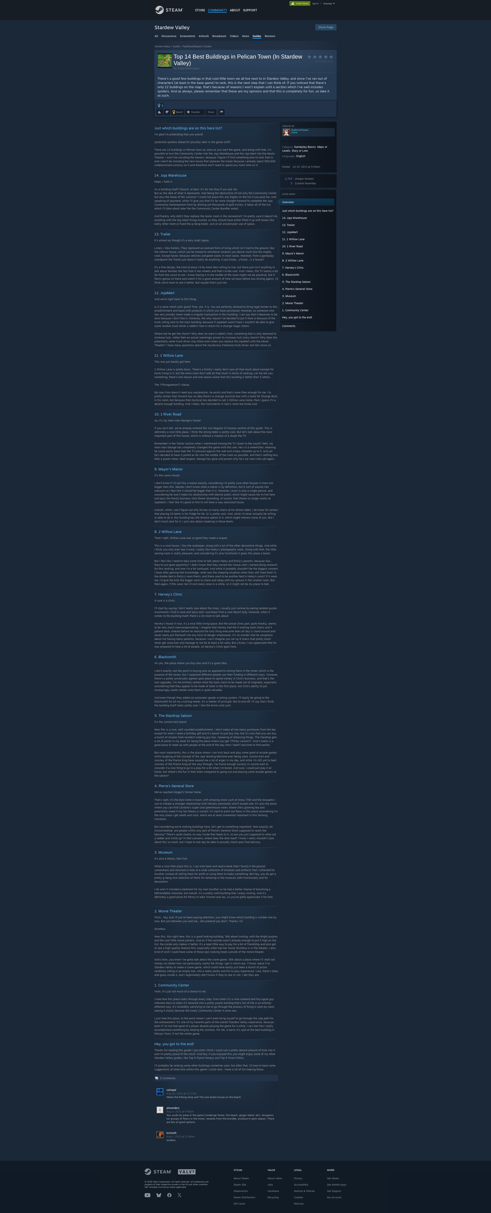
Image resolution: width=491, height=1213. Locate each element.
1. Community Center (295, 310)
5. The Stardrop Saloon (296, 281)
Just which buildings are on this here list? (308, 210)
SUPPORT (250, 10)
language (327, 3)
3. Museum (289, 296)
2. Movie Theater (292, 303)
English (300, 156)
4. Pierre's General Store (297, 288)
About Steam (241, 1178)
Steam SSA (240, 1184)
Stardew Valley (162, 46)
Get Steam (333, 1178)
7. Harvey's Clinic (293, 267)
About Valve (275, 1178)
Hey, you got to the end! (297, 317)
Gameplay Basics (305, 146)
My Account (334, 1197)
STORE (200, 10)
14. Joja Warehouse (294, 217)
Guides (176, 46)
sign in (315, 3)
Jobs (270, 1184)
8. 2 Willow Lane (292, 260)
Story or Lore (300, 150)
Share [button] (211, 112)
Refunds (299, 1203)
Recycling (273, 1197)
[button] (160, 105)
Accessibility (301, 1184)
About (235, 10)
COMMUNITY (217, 10)
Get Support (334, 1190)
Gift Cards (239, 1203)
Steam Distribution (244, 1197)
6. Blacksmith (290, 274)
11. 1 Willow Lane (293, 239)
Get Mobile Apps (336, 1184)
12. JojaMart (290, 232)
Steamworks (241, 1190)
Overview (288, 202)
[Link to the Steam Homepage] (169, 13)
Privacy (298, 1178)
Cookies (298, 1197)
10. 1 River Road (292, 246)
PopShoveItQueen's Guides (197, 46)
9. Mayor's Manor (293, 253)
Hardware (273, 1190)
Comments (288, 326)
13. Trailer (288, 225)
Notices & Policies (304, 1190)
